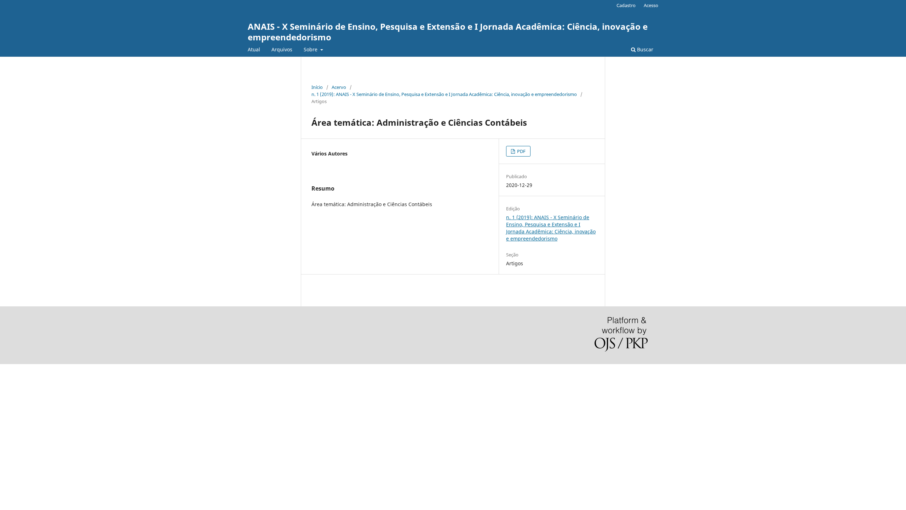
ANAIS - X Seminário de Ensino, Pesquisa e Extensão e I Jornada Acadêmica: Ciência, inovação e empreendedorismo (448, 32)
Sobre (311, 49)
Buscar (644, 49)
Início (317, 87)
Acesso (651, 5)
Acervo (339, 87)
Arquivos (281, 49)
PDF (521, 151)
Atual (254, 49)
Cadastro (626, 5)
